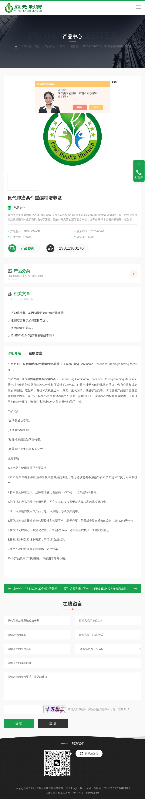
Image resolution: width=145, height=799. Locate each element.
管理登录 (78, 792)
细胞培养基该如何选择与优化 (29, 320)
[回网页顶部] (139, 164)
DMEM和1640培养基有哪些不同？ (33, 335)
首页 (37, 46)
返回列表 (75, 588)
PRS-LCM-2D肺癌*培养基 (41, 588)
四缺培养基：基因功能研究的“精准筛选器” (37, 312)
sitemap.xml (92, 792)
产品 (62, 46)
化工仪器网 (64, 792)
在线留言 (35, 353)
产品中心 (50, 46)
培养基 (74, 46)
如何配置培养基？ (22, 327)
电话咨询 (138, 177)
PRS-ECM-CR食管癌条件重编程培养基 (119, 588)
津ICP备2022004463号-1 (116, 788)
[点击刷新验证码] (54, 709)
